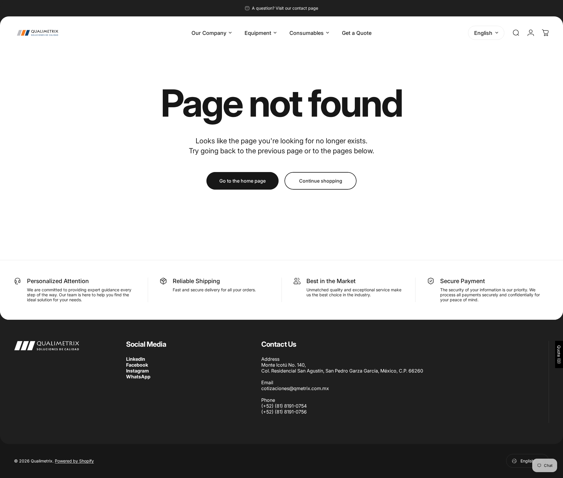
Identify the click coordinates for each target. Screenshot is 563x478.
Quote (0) (559, 354)
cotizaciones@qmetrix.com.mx (295, 388)
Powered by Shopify (74, 460)
